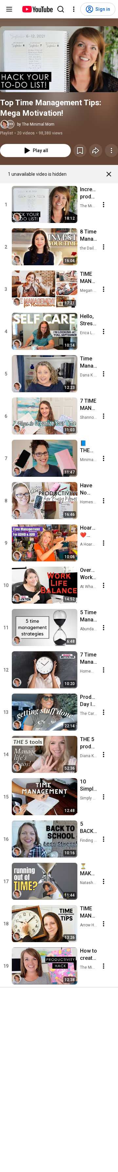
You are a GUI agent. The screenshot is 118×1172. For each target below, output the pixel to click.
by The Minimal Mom (35, 124)
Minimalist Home (88, 459)
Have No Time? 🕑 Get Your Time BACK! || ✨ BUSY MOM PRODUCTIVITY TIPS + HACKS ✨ (88, 489)
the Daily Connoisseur (88, 248)
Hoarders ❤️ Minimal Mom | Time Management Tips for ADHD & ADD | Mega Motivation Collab (88, 532)
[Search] (61, 9)
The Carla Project (88, 713)
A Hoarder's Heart (88, 544)
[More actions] (111, 150)
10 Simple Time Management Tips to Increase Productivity (88, 785)
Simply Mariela (88, 798)
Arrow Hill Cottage (88, 925)
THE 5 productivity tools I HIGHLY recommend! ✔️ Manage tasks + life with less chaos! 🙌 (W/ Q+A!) (88, 743)
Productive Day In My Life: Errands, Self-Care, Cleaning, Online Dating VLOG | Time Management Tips (88, 701)
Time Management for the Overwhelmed (88, 362)
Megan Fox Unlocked (88, 290)
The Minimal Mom (88, 206)
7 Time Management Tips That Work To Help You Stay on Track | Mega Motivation (88, 659)
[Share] (95, 150)
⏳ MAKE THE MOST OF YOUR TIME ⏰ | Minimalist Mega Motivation (88, 870)
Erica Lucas (88, 333)
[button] (59, 59)
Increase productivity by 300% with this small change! (88, 193)
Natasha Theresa (88, 882)
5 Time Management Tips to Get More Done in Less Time (88, 616)
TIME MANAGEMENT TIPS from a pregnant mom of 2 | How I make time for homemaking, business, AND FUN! (88, 278)
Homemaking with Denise (88, 671)
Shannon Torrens (88, 417)
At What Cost (88, 586)
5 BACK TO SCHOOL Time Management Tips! (88, 828)
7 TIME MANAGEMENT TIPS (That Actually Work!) (88, 405)
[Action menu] (103, 204)
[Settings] (74, 9)
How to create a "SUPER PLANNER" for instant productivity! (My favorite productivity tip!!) (88, 955)
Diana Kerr (88, 756)
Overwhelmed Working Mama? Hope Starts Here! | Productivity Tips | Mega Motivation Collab (88, 574)
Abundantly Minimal (88, 629)
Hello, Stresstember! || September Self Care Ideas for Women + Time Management (88, 320)
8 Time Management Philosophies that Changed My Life (88, 236)
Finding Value (88, 840)
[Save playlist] (80, 150)
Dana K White (88, 375)
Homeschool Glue (88, 502)
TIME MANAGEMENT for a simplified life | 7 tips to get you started (88, 912)
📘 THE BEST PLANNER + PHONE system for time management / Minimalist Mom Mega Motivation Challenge (88, 447)
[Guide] (9, 9)
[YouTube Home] (37, 9)
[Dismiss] (108, 174)
